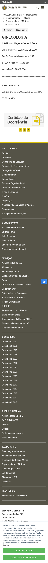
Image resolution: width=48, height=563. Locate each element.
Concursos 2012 (9, 393)
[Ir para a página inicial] (14, 7)
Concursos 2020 (9, 372)
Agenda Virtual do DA (12, 263)
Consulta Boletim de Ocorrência (16, 284)
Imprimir (22, 30)
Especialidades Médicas (17, 21)
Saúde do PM (9, 447)
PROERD (6, 306)
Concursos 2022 (9, 363)
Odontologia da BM (11, 468)
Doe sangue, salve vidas (13, 451)
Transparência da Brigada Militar (17, 319)
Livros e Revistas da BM (13, 244)
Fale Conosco (8, 236)
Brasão (5, 153)
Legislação (7, 200)
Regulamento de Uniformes (14, 310)
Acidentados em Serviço (13, 455)
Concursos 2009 (9, 402)
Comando (6, 157)
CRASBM (6, 481)
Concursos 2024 (9, 354)
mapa (25, 521)
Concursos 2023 (9, 359)
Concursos (8, 337)
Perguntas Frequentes (12, 327)
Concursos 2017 (9, 384)
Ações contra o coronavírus (14, 495)
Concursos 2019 (9, 376)
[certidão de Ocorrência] (24, 120)
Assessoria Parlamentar (13, 227)
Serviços (7, 258)
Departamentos (13, 18)
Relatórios (8, 491)
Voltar (8, 30)
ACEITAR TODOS (24, 550)
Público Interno (11, 411)
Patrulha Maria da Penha (13, 297)
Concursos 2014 (9, 389)
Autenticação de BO (11, 271)
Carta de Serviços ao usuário (15, 276)
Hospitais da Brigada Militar (15, 460)
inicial (19, 14)
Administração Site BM (12, 416)
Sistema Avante (9, 437)
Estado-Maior (8, 179)
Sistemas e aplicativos (12, 433)
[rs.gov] (7, 2)
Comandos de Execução (13, 162)
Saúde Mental (8, 473)
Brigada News (8, 232)
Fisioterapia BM (9, 477)
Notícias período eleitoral (14, 249)
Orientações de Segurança (14, 293)
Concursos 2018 (9, 380)
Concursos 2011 (9, 397)
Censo (5, 280)
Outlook (5, 429)
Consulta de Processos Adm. (15, 166)
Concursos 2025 (9, 350)
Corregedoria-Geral (11, 170)
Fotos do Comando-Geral (13, 187)
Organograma (8, 209)
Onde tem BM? (9, 289)
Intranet (5, 424)
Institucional (31, 14)
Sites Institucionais (11, 314)
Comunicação (10, 223)
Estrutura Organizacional (13, 183)
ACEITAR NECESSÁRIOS (24, 557)
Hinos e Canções (10, 192)
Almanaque (7, 267)
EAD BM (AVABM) (10, 420)
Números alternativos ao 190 (15, 323)
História (5, 196)
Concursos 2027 (9, 341)
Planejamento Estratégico (14, 213)
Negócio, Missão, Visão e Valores (18, 205)
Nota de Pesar (8, 240)
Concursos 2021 (9, 367)
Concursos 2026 (9, 346)
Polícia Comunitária (11, 302)
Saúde (27, 18)
